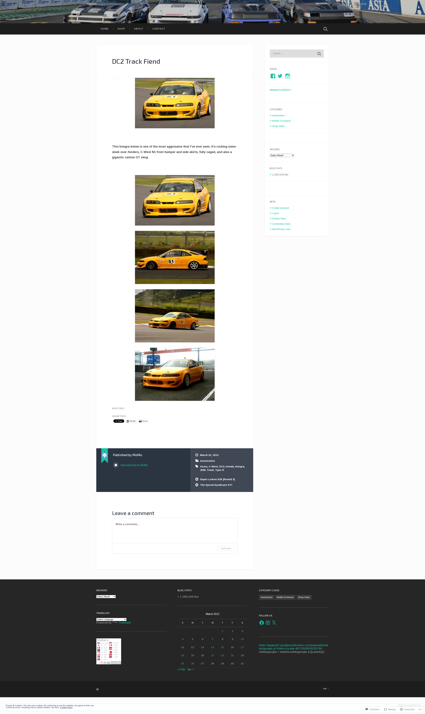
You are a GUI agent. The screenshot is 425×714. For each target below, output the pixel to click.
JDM (202, 470)
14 (212, 647)
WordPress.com (281, 229)
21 (212, 655)
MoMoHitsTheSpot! (280, 89)
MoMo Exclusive (281, 120)
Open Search (325, 29)
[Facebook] (261, 622)
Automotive (207, 460)
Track (210, 470)
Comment (226, 548)
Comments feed (281, 223)
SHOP (121, 29)
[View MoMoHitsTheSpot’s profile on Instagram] (287, 76)
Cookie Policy (66, 707)
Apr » (190, 669)
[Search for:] (297, 53)
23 (232, 655)
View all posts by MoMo (134, 465)
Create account (280, 207)
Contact (158, 29)
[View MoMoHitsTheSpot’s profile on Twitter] (280, 76)
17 (242, 647)
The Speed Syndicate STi (216, 484)
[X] (274, 622)
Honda (230, 466)
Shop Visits (278, 126)
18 (182, 655)
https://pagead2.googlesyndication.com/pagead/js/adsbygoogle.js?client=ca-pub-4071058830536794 (293, 647)
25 (182, 663)
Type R (219, 470)
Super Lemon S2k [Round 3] (217, 479)
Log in (275, 213)
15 (222, 647)
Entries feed (278, 218)
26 (192, 663)
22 (222, 655)
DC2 (221, 466)
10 (242, 639)
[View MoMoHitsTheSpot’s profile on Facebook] (273, 76)
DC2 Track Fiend (136, 61)
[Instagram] (267, 622)
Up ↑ (326, 688)
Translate (125, 622)
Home (105, 29)
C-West (213, 466)
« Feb (181, 669)
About (138, 29)
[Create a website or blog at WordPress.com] (97, 689)
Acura (203, 466)
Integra (239, 466)
